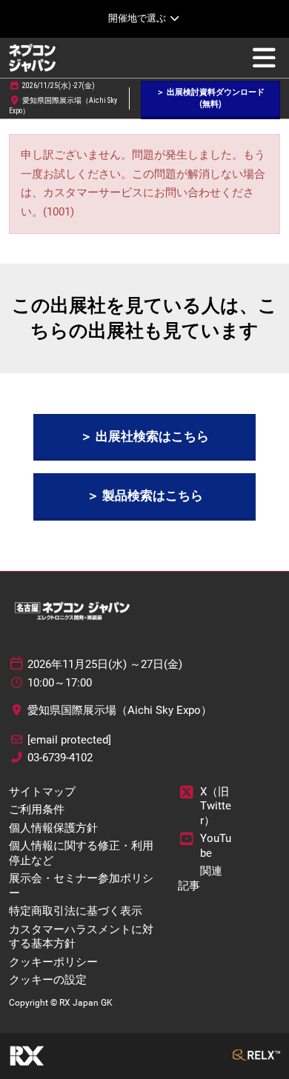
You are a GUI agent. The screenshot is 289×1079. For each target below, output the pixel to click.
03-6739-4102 (60, 757)
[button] (210, 99)
